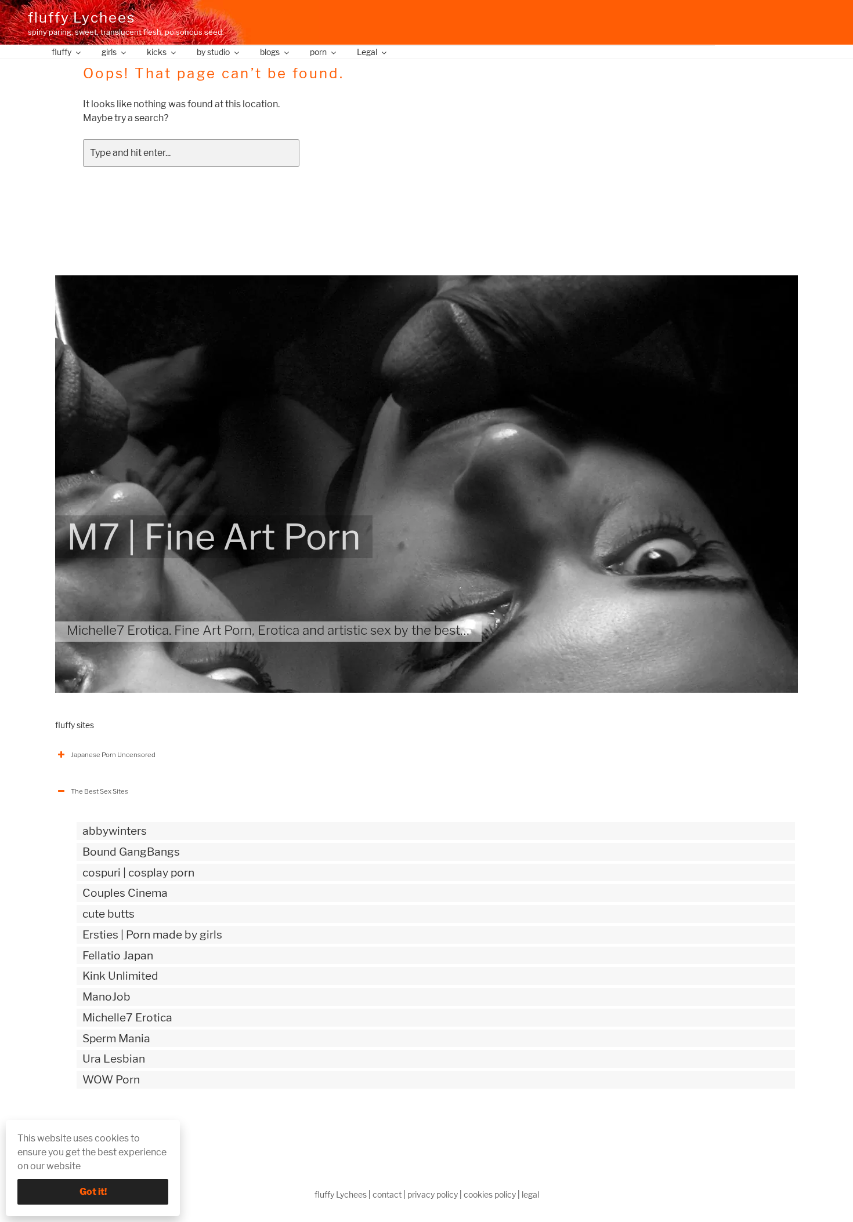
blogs (270, 52)
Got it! (93, 1191)
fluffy (61, 52)
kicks (157, 52)
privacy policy (432, 1194)
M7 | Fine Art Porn (214, 536)
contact (387, 1194)
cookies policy (490, 1194)
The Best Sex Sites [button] (99, 791)
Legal (367, 52)
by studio (213, 52)
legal (530, 1194)
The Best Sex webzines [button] (106, 1127)
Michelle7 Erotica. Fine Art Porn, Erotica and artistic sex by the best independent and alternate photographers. (390, 630)
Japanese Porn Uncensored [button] (113, 755)
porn (318, 52)
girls (109, 52)
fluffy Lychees (81, 17)
